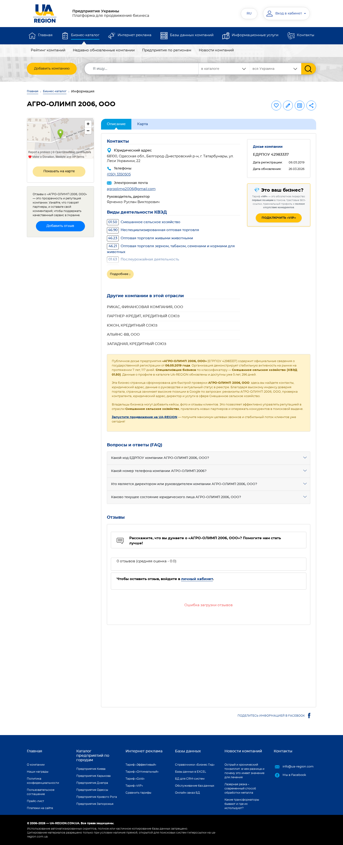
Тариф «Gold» (135, 778)
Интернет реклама (134, 35)
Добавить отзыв (60, 226)
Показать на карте (59, 171)
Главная (45, 35)
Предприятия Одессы (92, 790)
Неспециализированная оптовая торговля (153, 230)
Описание (116, 124)
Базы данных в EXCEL (190, 771)
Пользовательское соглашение (40, 792)
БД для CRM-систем (189, 778)
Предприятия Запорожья (94, 804)
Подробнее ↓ (120, 274)
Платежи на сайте (40, 808)
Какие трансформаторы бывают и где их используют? (241, 804)
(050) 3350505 (119, 174)
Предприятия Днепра (92, 783)
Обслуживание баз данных (194, 785)
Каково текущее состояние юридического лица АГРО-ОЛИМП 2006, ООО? (176, 497)
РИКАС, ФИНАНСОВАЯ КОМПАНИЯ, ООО (145, 307)
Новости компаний (216, 50)
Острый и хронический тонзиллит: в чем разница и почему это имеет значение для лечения (244, 771)
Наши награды (37, 771)
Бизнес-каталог (85, 35)
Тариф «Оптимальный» (142, 771)
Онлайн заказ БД (187, 792)
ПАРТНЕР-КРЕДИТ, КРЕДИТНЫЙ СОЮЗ (143, 316)
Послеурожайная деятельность (143, 259)
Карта (142, 124)
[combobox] (275, 68)
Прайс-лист (35, 801)
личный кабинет (197, 579)
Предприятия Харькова (93, 776)
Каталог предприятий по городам (92, 755)
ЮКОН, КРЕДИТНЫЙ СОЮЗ (132, 325)
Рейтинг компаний (48, 50)
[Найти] (308, 68)
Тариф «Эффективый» (141, 764)
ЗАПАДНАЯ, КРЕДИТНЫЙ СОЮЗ (136, 344)
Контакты (305, 35)
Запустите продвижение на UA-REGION (144, 417)
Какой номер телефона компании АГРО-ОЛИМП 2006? (158, 471)
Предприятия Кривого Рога (96, 797)
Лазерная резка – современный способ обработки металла (240, 788)
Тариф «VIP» (134, 785)
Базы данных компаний (192, 35)
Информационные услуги (255, 35)
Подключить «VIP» (279, 217)
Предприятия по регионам (166, 50)
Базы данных (188, 751)
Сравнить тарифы (138, 792)
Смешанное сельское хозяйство (144, 222)
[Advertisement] (209, 663)
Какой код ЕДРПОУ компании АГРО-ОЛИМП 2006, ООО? (160, 458)
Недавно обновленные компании (104, 50)
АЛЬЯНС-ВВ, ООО (123, 334)
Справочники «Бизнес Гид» (195, 764)
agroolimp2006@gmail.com (131, 189)
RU (249, 13)
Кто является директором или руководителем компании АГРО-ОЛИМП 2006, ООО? (184, 484)
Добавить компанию (52, 68)
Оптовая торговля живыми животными (150, 238)
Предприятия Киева (90, 769)
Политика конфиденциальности (43, 780)
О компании (36, 764)
